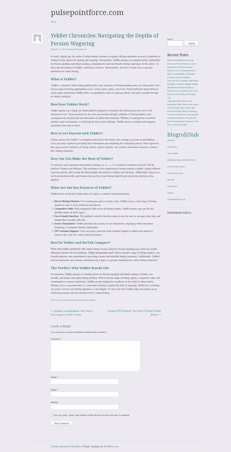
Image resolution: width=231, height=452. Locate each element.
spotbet (170, 192)
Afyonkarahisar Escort (176, 199)
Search (170, 39)
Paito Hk (170, 179)
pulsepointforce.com (87, 12)
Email (54, 389)
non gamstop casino (175, 173)
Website (54, 402)
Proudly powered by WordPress (66, 446)
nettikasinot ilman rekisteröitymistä (181, 159)
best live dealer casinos (176, 166)
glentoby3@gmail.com (78, 49)
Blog (73, 300)
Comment (56, 338)
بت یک (108, 164)
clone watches (172, 153)
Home (53, 21)
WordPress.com (111, 446)
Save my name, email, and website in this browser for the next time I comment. (92, 415)
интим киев (172, 146)
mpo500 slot (172, 186)
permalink (91, 300)
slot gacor (171, 140)
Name (54, 377)
